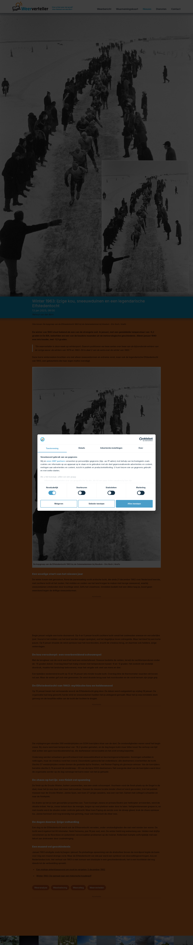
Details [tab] (82, 448)
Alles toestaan (134, 504)
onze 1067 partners (56, 461)
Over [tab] (141, 448)
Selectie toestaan (97, 504)
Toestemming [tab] (52, 448)
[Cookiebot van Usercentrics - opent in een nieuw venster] (141, 439)
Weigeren (58, 504)
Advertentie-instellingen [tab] (111, 448)
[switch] (81, 493)
